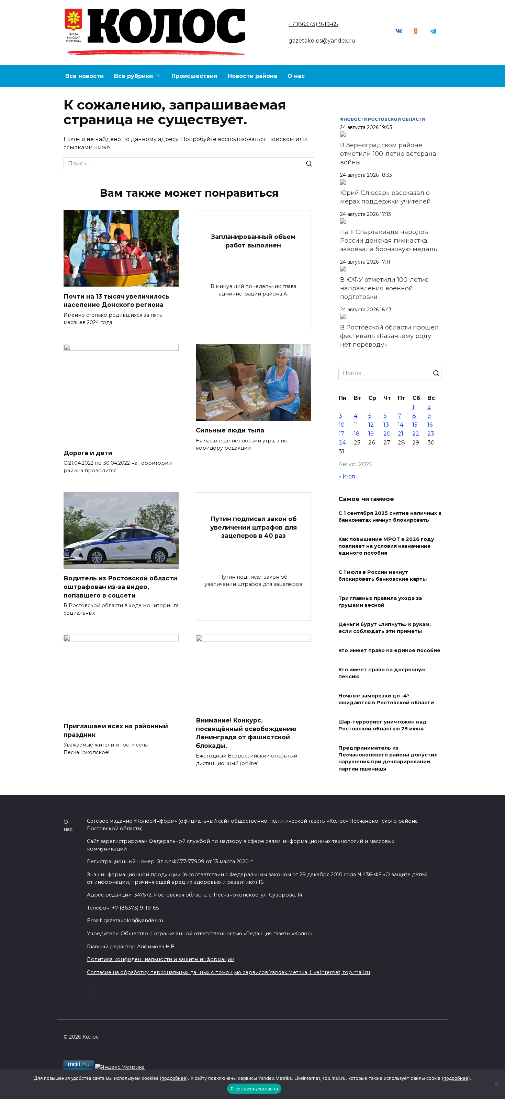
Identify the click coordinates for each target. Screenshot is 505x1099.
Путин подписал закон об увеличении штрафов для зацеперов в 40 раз (253, 527)
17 (341, 433)
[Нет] (496, 1084)
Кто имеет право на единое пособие (389, 650)
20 (387, 433)
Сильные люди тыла (230, 430)
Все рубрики (133, 76)
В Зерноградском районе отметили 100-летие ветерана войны (388, 153)
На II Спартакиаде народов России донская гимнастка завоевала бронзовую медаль (388, 240)
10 (342, 424)
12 (371, 424)
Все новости (84, 76)
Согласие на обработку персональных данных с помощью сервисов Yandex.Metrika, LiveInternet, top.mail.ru (228, 972)
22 (415, 433)
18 (357, 433)
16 (430, 424)
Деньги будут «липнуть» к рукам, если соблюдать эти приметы (384, 627)
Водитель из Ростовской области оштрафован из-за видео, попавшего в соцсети (120, 587)
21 (400, 433)
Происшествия (194, 76)
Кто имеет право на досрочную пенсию (382, 673)
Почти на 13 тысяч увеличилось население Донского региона (116, 300)
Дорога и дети (88, 452)
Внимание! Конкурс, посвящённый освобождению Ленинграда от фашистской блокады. (246, 733)
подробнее (173, 1078)
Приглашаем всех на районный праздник (116, 730)
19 (371, 433)
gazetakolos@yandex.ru (322, 40)
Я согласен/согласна (254, 1088)
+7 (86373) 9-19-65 (313, 24)
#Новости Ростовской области (382, 119)
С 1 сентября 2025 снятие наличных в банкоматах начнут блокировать (389, 516)
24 (342, 442)
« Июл (346, 476)
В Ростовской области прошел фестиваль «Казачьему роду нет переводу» (389, 336)
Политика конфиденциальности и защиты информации (160, 959)
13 (386, 424)
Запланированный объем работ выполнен (253, 241)
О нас (296, 76)
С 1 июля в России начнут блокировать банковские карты (382, 575)
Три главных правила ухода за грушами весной (380, 601)
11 (356, 424)
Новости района (252, 76)
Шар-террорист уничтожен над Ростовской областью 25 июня (382, 725)
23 (430, 433)
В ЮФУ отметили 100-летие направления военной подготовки (384, 288)
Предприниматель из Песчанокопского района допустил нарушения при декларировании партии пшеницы (388, 758)
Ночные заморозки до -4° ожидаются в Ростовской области (386, 699)
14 (400, 424)
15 (414, 424)
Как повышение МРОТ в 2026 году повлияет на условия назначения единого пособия (386, 546)
